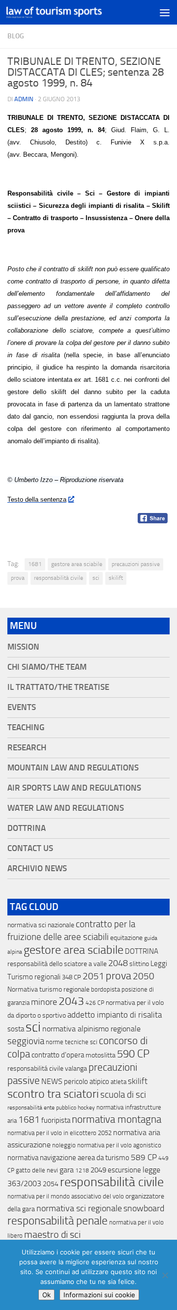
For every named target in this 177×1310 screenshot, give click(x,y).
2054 (51, 1184)
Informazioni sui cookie (99, 1295)
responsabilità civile (58, 577)
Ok (46, 1295)
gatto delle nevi (37, 1170)
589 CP (144, 1157)
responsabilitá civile (35, 1068)
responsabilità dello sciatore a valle (57, 964)
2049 (98, 1170)
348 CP (71, 977)
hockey (86, 1107)
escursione (124, 1170)
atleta (118, 1081)
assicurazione (29, 1144)
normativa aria (136, 1132)
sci (95, 577)
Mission (23, 647)
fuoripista (55, 1120)
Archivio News (37, 868)
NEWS (51, 1081)
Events (21, 707)
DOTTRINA (141, 951)
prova (18, 577)
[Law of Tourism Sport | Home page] (70, 12)
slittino (139, 964)
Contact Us (30, 848)
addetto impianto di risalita (114, 1015)
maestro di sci (52, 1234)
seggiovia (25, 1041)
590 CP (133, 1054)
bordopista (105, 989)
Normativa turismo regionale (48, 989)
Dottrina (26, 828)
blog (15, 36)
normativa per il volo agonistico (119, 1145)
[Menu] (164, 12)
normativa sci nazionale (40, 925)
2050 (143, 976)
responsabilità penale (57, 1220)
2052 (105, 1133)
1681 (35, 564)
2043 (71, 1001)
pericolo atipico (86, 1081)
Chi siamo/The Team (47, 667)
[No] (165, 1275)
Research (26, 747)
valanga (76, 1068)
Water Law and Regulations (65, 808)
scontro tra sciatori (53, 1094)
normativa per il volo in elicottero (51, 1133)
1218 (82, 1170)
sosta (15, 1029)
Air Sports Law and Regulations (74, 788)
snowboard (143, 1208)
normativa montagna (116, 1119)
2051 (93, 976)
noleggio (64, 1145)
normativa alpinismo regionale (91, 1028)
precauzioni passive (136, 564)
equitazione (126, 938)
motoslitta (101, 1055)
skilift (116, 577)
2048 (118, 963)
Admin (23, 99)
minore (44, 1002)
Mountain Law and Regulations (73, 767)
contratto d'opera (57, 1055)
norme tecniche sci (71, 1042)
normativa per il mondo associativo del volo (65, 1196)
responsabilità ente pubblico (41, 1107)
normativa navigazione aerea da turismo (68, 1157)
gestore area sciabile (76, 564)
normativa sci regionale (79, 1208)
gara (66, 1169)
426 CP (95, 1002)
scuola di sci (123, 1094)
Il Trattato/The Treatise (58, 687)
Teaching (25, 727)
